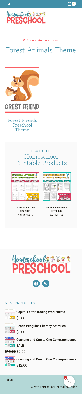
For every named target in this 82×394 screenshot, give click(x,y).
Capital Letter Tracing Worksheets (25, 211)
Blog (10, 380)
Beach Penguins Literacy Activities (56, 211)
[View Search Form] (9, 4)
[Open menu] (72, 18)
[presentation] (25, 186)
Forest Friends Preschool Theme (22, 125)
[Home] (24, 40)
